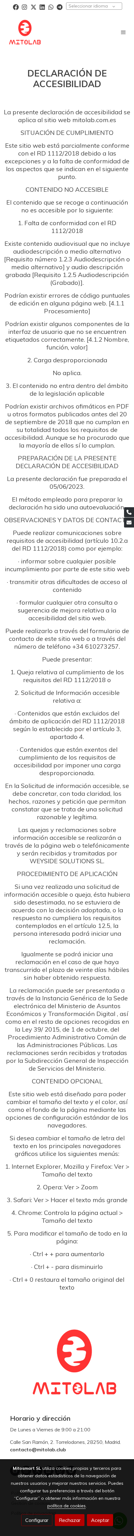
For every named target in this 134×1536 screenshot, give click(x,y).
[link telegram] (60, 7)
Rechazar (69, 1520)
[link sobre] (67, 1365)
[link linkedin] (42, 7)
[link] (25, 32)
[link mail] (129, 523)
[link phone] (129, 512)
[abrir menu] (123, 32)
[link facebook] (16, 7)
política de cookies (66, 1506)
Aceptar (100, 1520)
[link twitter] (33, 7)
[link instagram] (24, 7)
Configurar (36, 1520)
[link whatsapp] (51, 7)
